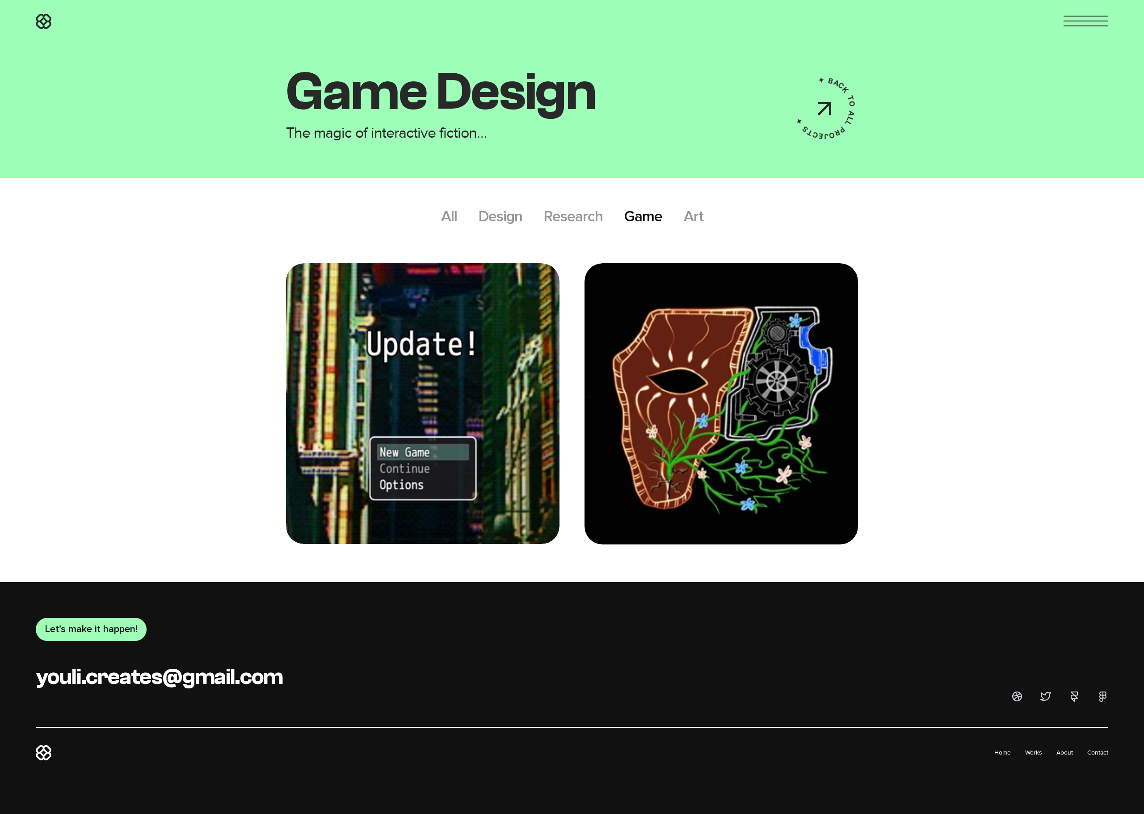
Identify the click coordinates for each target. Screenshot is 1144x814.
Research (573, 216)
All (449, 216)
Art (693, 216)
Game (643, 216)
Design (500, 216)
